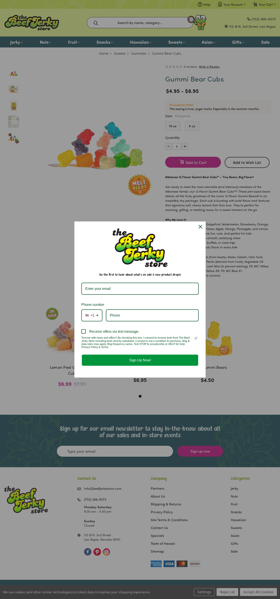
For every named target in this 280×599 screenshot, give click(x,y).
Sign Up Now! (140, 360)
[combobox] (91, 315)
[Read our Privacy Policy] (196, 338)
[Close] (200, 226)
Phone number (92, 304)
